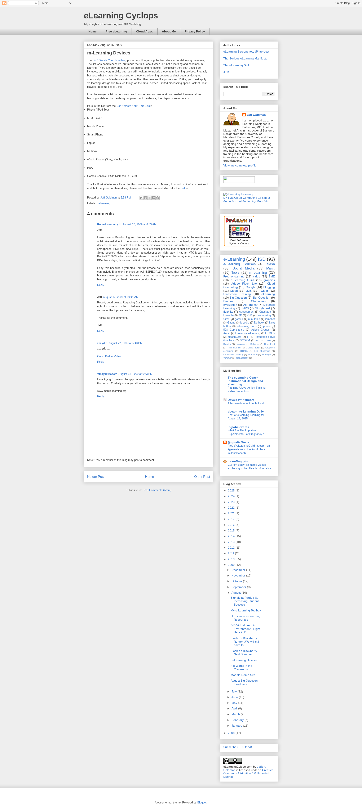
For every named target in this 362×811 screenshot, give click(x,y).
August (236, 592)
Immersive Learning (233, 354)
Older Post (202, 476)
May (234, 702)
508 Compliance (233, 329)
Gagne (231, 322)
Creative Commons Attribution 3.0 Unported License (248, 773)
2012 (231, 547)
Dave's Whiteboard (241, 399)
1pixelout (264, 197)
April (234, 708)
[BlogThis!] (146, 198)
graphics (269, 280)
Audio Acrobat (232, 201)
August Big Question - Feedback (245, 682)
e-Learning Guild (242, 280)
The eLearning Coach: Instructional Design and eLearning (245, 381)
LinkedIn (228, 315)
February (237, 720)
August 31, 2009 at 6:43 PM (136, 373)
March (236, 714)
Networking (264, 315)
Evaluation (230, 304)
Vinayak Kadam (107, 373)
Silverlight (266, 354)
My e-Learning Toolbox (246, 610)
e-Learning (234, 259)
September (239, 587)
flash (271, 264)
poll (183, 188)
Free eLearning (116, 31)
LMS (249, 290)
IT (248, 336)
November (238, 575)
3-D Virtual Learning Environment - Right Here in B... (245, 629)
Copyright (241, 344)
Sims (226, 319)
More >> (262, 201)
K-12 (249, 315)
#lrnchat (270, 319)
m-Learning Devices (244, 660)
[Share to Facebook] (153, 198)
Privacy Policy (195, 31)
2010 (231, 559)
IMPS (245, 308)
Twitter (263, 290)
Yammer (227, 358)
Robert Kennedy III (109, 224)
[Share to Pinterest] (157, 198)
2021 (231, 513)
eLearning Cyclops (121, 15)
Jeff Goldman (256, 114)
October (237, 581)
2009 (231, 564)
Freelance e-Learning (247, 333)
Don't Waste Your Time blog (109, 60)
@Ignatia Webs (238, 442)
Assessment (246, 311)
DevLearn (229, 301)
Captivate (265, 311)
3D (240, 315)
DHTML (228, 197)
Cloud (234, 290)
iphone (266, 326)
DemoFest (269, 344)
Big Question (238, 297)
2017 (231, 519)
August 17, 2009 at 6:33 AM (139, 224)
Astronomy (250, 304)
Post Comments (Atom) (157, 490)
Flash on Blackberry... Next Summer (245, 652)
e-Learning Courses (239, 264)
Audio (226, 333)
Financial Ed (234, 347)
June (235, 697)
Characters (258, 301)
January (237, 725)
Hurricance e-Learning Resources (245, 617)
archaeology (242, 358)
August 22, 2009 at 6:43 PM (125, 343)
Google (250, 287)
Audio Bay (249, 201)
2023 (231, 502)
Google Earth (253, 347)
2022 (231, 507)
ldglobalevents (238, 427)
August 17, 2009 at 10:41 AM (120, 297)
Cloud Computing (245, 197)
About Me (169, 31)
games (239, 319)
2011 (231, 553)
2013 (231, 542)
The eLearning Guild (237, 65)
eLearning (268, 294)
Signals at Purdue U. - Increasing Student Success (245, 601)
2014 (231, 536)
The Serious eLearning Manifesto (245, 58)
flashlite (228, 311)
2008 (231, 733)
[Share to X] (149, 198)
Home (92, 31)
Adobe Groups (260, 329)
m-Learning (103, 203)
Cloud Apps (144, 31)
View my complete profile (239, 165)
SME (272, 276)
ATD (226, 72)
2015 (231, 530)
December (238, 569)
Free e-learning (233, 276)
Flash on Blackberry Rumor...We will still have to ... (245, 641)
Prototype (252, 354)
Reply (100, 284)
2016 (231, 524)
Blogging (269, 287)
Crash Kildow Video (109, 356)
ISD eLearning (262, 351)
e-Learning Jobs (247, 326)
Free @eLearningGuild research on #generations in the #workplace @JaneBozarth (249, 449)
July (234, 691)
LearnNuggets (238, 461)
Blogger (201, 802)
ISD (262, 259)
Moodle (244, 322)
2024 (231, 496)
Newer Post (96, 476)
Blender (227, 344)
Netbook (259, 322)
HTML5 (244, 351)
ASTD (258, 340)
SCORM (245, 340)
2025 (231, 490)
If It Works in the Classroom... (241, 667)
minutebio (254, 319)
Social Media (244, 268)
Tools (235, 273)
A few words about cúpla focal (246, 403)
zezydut (102, 343)
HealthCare (234, 336)
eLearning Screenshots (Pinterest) (246, 51)
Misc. (270, 268)
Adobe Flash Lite (244, 283)
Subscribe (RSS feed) (237, 747)
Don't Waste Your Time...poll (133, 105)
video (256, 276)
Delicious (255, 344)
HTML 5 (270, 333)
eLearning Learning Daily (246, 411)
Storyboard (262, 308)
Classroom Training (237, 294)
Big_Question (261, 297)
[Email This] (142, 198)
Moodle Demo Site (243, 675)
